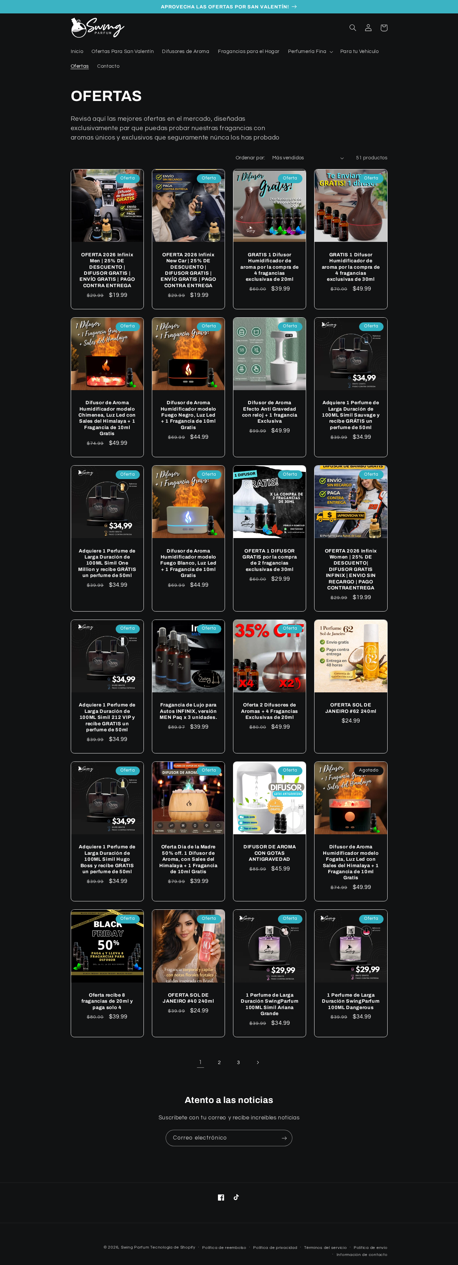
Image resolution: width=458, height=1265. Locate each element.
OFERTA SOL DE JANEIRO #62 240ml (351, 708)
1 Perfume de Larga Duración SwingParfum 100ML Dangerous (351, 1001)
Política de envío (371, 1248)
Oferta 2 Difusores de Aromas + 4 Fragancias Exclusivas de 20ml (269, 711)
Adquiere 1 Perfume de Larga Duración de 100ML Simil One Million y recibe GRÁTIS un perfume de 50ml (107, 563)
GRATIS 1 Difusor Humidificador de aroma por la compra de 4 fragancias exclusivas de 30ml (351, 267)
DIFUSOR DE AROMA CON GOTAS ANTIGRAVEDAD (269, 853)
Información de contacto (362, 1255)
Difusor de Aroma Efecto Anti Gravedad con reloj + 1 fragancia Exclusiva (269, 412)
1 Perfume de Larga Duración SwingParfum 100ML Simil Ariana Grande (269, 1004)
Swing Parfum (135, 1247)
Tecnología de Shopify (172, 1247)
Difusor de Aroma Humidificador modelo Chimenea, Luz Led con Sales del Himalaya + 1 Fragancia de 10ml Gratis (107, 418)
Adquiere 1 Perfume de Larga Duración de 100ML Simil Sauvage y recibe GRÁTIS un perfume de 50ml (351, 415)
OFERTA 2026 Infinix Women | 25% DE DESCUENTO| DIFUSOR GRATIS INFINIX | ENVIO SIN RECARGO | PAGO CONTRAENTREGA (351, 569)
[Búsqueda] (353, 28)
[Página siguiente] (257, 1062)
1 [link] (200, 1062)
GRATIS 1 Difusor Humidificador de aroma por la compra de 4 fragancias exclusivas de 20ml (269, 267)
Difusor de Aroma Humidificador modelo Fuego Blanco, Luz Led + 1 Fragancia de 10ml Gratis (188, 563)
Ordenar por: (250, 157)
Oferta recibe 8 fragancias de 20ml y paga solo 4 (107, 1001)
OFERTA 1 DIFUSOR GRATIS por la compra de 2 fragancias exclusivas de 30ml (269, 560)
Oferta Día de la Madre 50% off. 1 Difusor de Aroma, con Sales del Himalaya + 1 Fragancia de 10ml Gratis (188, 859)
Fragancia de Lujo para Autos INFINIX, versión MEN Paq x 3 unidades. (188, 711)
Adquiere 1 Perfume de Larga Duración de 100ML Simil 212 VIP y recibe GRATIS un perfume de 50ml (107, 717)
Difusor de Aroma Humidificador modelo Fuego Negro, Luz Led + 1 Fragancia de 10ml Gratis (188, 415)
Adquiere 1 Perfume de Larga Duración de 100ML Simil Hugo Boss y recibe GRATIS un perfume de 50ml (107, 859)
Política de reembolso (224, 1248)
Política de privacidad (275, 1248)
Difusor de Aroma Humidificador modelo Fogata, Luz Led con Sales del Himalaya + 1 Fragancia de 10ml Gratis (351, 862)
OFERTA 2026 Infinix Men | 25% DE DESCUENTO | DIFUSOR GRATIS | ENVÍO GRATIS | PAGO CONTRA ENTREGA (107, 270)
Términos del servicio (325, 1248)
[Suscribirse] (284, 1138)
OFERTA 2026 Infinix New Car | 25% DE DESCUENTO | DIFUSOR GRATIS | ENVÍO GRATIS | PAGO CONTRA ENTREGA (188, 270)
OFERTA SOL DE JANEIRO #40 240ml (188, 998)
